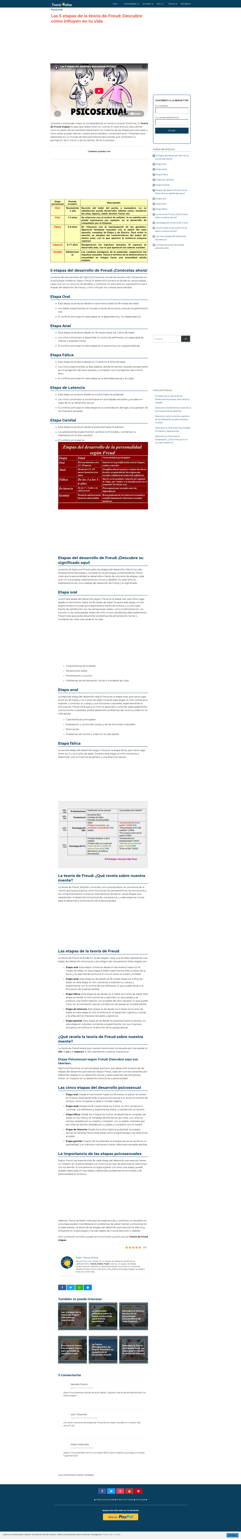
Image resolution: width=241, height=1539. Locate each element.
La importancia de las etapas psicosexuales (169, 246)
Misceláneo (186, 4)
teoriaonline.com (68, 1276)
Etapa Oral (160, 164)
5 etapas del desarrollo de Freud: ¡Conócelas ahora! (172, 157)
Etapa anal (160, 204)
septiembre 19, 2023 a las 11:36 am (84, 1418)
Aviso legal (140, 1499)
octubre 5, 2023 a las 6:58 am (82, 1448)
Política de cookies (111, 1534)
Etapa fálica (161, 209)
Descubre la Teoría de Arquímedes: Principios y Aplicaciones (173, 429)
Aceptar (232, 1535)
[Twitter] (111, 1491)
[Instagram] (120, 1491)
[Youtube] (129, 1491)
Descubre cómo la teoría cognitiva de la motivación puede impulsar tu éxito (172, 419)
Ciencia (171, 4)
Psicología (57, 10)
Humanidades (130, 4)
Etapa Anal (161, 169)
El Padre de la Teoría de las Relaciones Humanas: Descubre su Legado (172, 399)
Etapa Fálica (161, 174)
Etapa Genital (162, 185)
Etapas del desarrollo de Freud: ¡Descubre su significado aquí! (171, 192)
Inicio (115, 4)
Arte (159, 4)
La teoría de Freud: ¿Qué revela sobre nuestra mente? (171, 216)
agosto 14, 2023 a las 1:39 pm (82, 1388)
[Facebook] (102, 1491)
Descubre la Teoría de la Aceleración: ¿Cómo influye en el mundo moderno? (171, 439)
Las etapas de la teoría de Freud (171, 223)
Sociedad (147, 4)
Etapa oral (160, 198)
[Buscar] (185, 339)
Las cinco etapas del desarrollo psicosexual (170, 238)
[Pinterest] (138, 1491)
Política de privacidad (105, 1499)
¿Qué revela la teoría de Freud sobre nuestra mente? (171, 229)
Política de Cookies (125, 1499)
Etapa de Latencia (164, 180)
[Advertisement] (99, 43)
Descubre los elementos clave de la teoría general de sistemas (173, 409)
